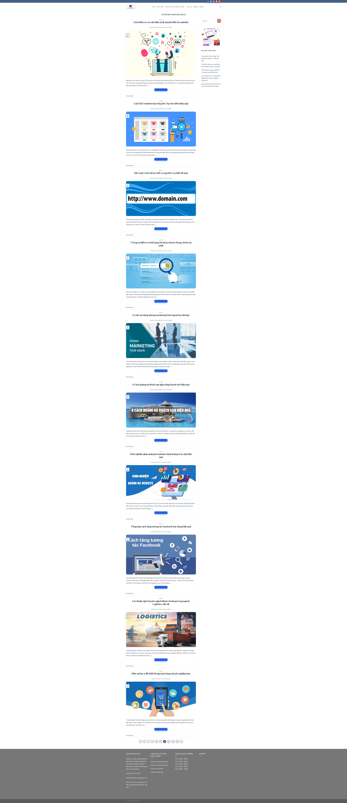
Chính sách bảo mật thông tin (159, 765)
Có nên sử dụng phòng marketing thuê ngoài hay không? (161, 315)
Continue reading (161, 89)
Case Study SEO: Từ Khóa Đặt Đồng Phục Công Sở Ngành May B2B (210, 78)
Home (154, 7)
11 (169, 741)
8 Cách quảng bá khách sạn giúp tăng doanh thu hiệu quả (160, 384)
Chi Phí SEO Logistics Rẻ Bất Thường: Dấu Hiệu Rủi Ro (210, 71)
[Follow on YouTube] (219, 1)
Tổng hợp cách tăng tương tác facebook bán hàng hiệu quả (161, 526)
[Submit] (219, 21)
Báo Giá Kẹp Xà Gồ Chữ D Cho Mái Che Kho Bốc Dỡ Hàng (210, 85)
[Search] (220, 6)
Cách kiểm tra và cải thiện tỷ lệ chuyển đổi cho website (161, 22)
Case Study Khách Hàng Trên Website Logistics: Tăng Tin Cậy (210, 58)
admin (170, 27)
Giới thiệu (160, 7)
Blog (196, 7)
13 (177, 741)
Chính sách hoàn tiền (156, 772)
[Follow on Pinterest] (213, 1)
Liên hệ (201, 7)
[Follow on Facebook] (208, 1)
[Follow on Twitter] (211, 1)
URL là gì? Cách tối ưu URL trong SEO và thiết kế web (161, 173)
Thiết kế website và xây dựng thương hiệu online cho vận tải (210, 65)
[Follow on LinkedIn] (216, 1)
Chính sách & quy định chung (174, 7)
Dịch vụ (189, 7)
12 (173, 741)
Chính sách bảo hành (156, 768)
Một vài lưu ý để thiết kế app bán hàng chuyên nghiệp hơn (160, 673)
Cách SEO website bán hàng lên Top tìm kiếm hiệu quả (161, 103)
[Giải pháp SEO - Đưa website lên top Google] (137, 6)
